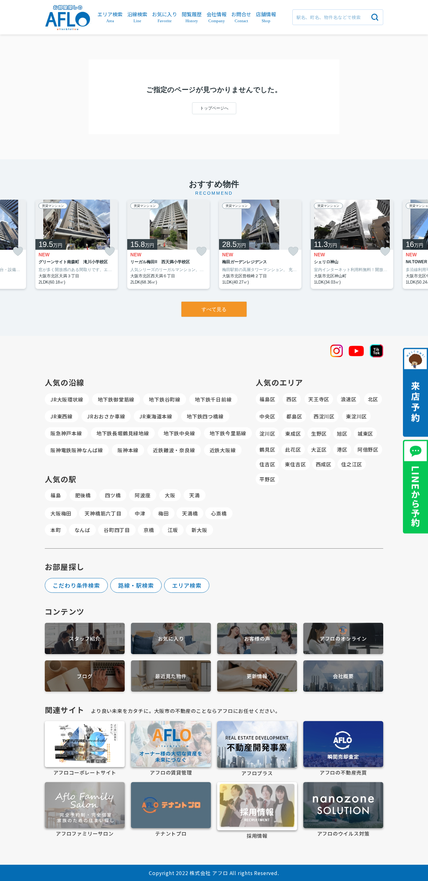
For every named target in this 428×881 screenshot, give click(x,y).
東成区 (293, 433)
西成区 (323, 464)
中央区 (267, 416)
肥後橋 (83, 495)
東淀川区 (356, 416)
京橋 (149, 530)
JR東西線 (61, 416)
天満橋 (190, 513)
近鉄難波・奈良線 (174, 450)
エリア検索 (187, 585)
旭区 (342, 433)
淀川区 (267, 433)
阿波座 (142, 495)
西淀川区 (324, 416)
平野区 (267, 479)
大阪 (170, 495)
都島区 (294, 416)
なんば (82, 530)
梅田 (163, 513)
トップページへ (214, 108)
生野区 (319, 433)
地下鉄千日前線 (213, 399)
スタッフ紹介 (85, 638)
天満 (194, 495)
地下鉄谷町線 (164, 399)
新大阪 (199, 530)
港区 (342, 449)
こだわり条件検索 (76, 585)
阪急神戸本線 (66, 433)
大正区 (319, 449)
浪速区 (348, 399)
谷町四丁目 (117, 530)
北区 (373, 399)
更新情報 (257, 676)
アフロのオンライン (343, 638)
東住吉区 (295, 464)
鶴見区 (267, 449)
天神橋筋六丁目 (103, 513)
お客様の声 (257, 638)
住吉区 (267, 464)
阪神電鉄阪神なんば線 (76, 450)
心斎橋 (219, 513)
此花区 (293, 449)
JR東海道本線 (155, 416)
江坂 (173, 530)
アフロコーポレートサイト (85, 772)
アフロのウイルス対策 (343, 833)
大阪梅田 (60, 513)
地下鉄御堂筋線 (116, 399)
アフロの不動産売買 (343, 772)
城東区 (365, 433)
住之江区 (351, 464)
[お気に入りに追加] (18, 251)
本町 (55, 530)
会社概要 (343, 676)
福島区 (267, 399)
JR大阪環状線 (66, 399)
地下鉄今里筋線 (228, 433)
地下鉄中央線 (179, 433)
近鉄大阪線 (223, 450)
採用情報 (257, 835)
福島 (55, 495)
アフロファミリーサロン (85, 833)
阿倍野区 (368, 449)
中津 (140, 513)
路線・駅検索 (136, 585)
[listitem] (77, 244)
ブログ (84, 676)
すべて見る (214, 309)
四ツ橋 (113, 495)
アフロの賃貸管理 (171, 772)
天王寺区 (318, 399)
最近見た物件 (171, 676)
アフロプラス (257, 773)
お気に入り (171, 638)
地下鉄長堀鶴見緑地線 (123, 433)
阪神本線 (127, 450)
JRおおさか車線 (106, 416)
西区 (291, 399)
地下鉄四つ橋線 (205, 416)
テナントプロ (171, 833)
